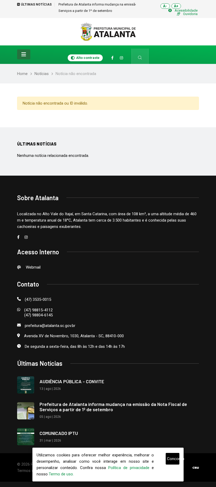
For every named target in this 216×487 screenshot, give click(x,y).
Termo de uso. (61, 474)
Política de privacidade (128, 467)
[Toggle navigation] (23, 54)
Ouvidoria (190, 14)
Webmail (33, 267)
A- (165, 6)
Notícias (42, 73)
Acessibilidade (186, 10)
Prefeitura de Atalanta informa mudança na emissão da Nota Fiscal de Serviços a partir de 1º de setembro (113, 406)
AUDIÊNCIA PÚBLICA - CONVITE (72, 381)
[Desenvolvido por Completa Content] (196, 467)
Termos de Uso (30, 470)
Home (22, 73)
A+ (176, 6)
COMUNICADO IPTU (59, 433)
